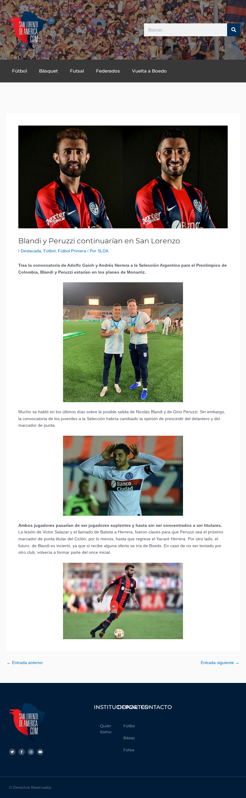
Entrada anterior (25, 663)
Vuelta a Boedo (149, 71)
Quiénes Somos (105, 728)
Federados (108, 71)
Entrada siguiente (220, 663)
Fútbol (19, 71)
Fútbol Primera (72, 251)
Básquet (48, 71)
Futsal (77, 71)
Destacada (31, 251)
